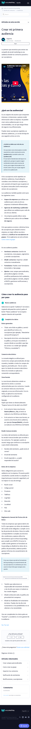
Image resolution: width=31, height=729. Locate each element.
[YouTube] (26, 717)
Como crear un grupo (8, 239)
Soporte (9, 39)
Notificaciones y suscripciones (12, 679)
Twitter (5, 625)
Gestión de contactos (9, 10)
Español (24, 711)
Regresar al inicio (7, 653)
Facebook (3, 625)
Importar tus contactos (10, 671)
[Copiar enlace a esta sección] (25, 110)
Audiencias (20, 10)
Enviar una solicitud (23, 647)
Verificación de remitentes (11, 675)
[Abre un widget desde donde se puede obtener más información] (24, 726)
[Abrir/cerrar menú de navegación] (27, 3)
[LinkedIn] (23, 717)
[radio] (11, 637)
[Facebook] (28, 717)
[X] (20, 717)
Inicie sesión (6, 695)
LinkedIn (8, 625)
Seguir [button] (15, 43)
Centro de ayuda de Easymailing (11, 8)
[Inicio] (8, 3)
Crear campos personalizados (12, 663)
